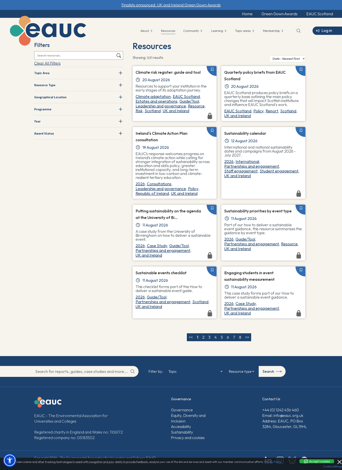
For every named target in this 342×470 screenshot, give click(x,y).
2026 (140, 183)
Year (37, 121)
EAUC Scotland (319, 13)
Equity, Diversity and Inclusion (188, 418)
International (247, 161)
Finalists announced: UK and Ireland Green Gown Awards (171, 4)
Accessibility (181, 426)
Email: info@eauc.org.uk (282, 415)
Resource (196, 105)
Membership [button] (271, 31)
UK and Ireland (176, 110)
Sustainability (182, 432)
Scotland (153, 110)
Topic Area (41, 73)
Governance (182, 409)
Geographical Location (50, 97)
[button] (9, 460)
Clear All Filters (47, 63)
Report (272, 110)
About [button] (145, 31)
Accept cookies (319, 461)
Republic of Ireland (152, 193)
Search (268, 371)
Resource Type (44, 85)
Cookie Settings (332, 466)
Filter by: (155, 372)
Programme (42, 109)
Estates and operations (157, 101)
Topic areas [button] (243, 31)
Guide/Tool (189, 101)
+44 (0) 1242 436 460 (280, 409)
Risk (139, 110)
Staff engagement (241, 170)
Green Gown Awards (279, 13)
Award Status (44, 133)
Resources (168, 31)
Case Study (157, 245)
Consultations (159, 183)
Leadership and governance (161, 105)
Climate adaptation (153, 96)
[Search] (118, 55)
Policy (258, 110)
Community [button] (191, 31)
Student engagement (279, 170)
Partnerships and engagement (251, 166)
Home (247, 13)
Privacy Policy (272, 462)
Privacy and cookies (188, 437)
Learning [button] (217, 31)
